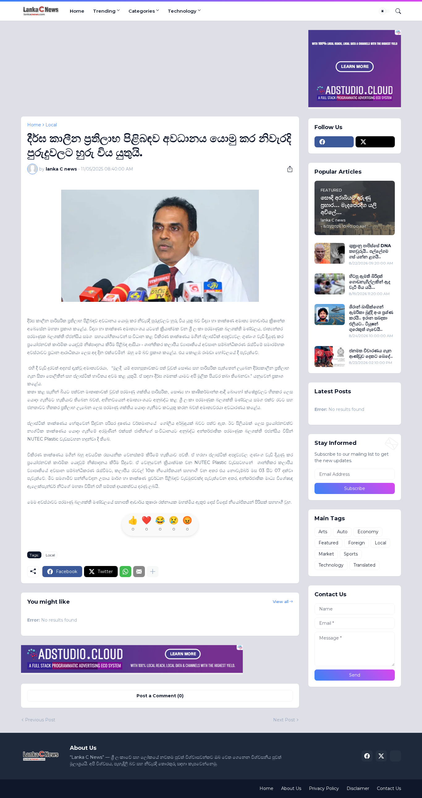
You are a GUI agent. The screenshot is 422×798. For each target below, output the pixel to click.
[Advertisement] (160, 73)
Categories (142, 11)
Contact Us (389, 788)
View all (281, 601)
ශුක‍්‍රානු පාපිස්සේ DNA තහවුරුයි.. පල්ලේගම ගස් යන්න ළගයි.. (370, 251)
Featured (328, 543)
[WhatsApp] (125, 571)
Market (326, 554)
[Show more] (152, 571)
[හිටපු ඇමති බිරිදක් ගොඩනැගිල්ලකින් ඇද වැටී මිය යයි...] (329, 283)
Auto (342, 531)
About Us (291, 788)
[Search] (395, 11)
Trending (104, 11)
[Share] (287, 169)
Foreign (356, 543)
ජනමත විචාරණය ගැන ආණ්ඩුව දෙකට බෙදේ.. (371, 353)
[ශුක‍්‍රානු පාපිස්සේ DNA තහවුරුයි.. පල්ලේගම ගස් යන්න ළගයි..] (329, 253)
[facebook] (334, 141)
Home (77, 11)
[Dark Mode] (384, 11)
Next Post (284, 720)
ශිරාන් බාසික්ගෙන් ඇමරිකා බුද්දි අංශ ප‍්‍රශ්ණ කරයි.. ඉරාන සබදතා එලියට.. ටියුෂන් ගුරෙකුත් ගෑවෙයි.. (371, 318)
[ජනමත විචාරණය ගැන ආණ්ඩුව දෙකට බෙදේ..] (329, 356)
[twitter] (375, 141)
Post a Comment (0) (160, 696)
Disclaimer (358, 788)
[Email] (139, 571)
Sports (351, 554)
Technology (182, 11)
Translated (364, 565)
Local (51, 125)
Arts (323, 531)
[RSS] (395, 756)
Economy (367, 531)
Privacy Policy (324, 788)
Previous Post (40, 720)
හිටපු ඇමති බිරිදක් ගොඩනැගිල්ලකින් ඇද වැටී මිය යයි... (369, 281)
